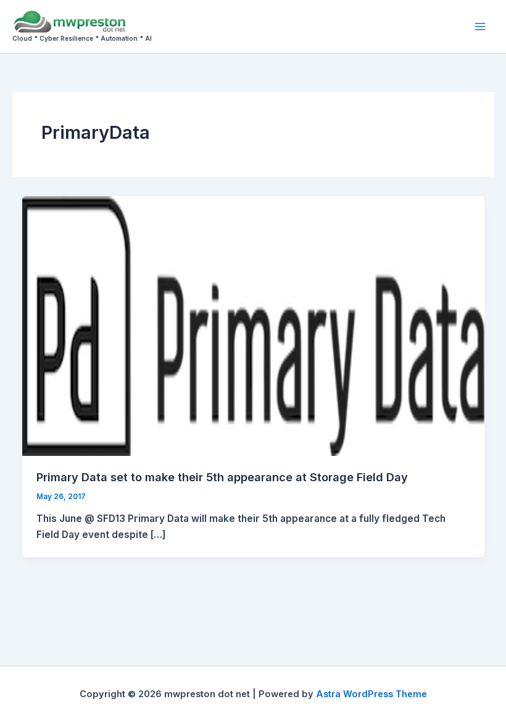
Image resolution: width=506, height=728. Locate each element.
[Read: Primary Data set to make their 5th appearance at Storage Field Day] (253, 325)
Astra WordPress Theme (371, 694)
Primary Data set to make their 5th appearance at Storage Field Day (222, 477)
